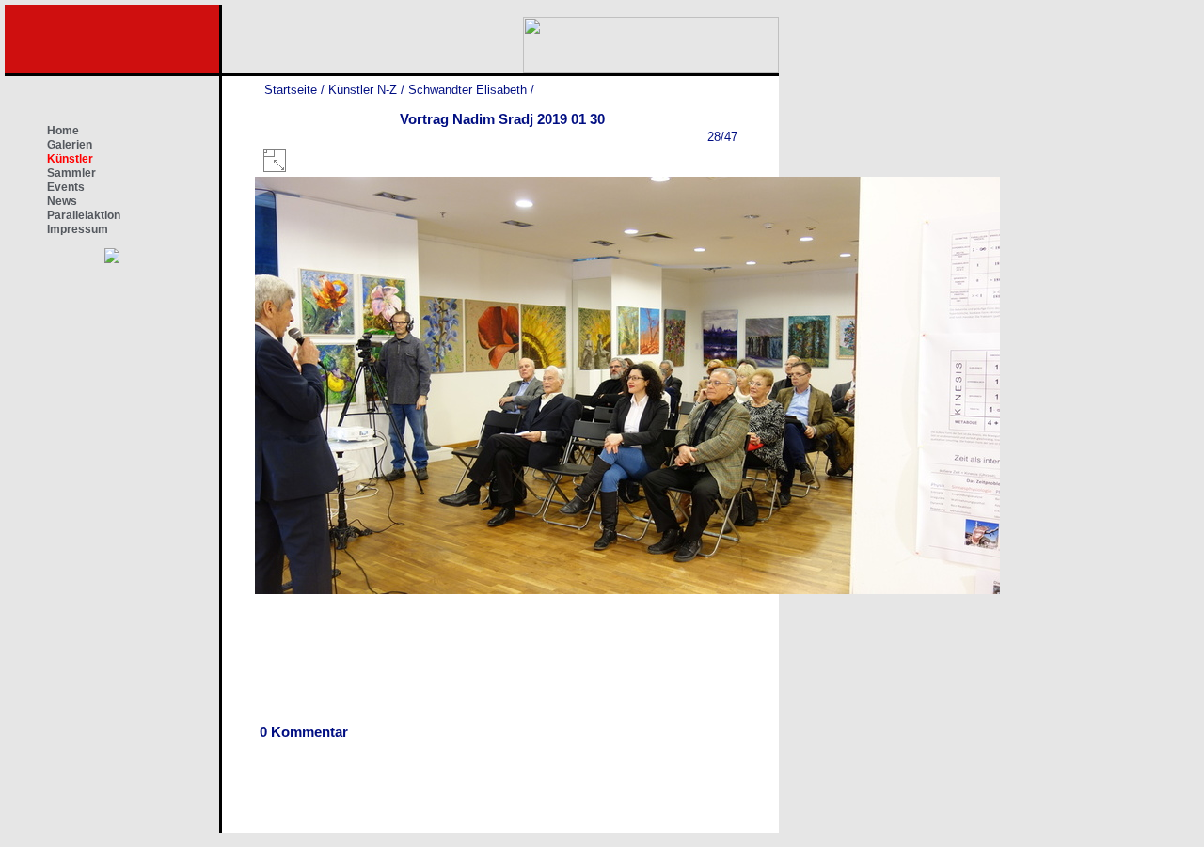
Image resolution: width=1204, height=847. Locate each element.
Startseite (290, 90)
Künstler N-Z (362, 90)
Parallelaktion (83, 215)
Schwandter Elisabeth (467, 90)
